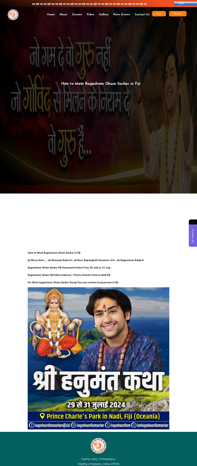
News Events (121, 14)
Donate (77, 14)
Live (160, 14)
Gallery (104, 14)
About (63, 14)
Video (90, 14)
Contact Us (142, 14)
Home (51, 14)
